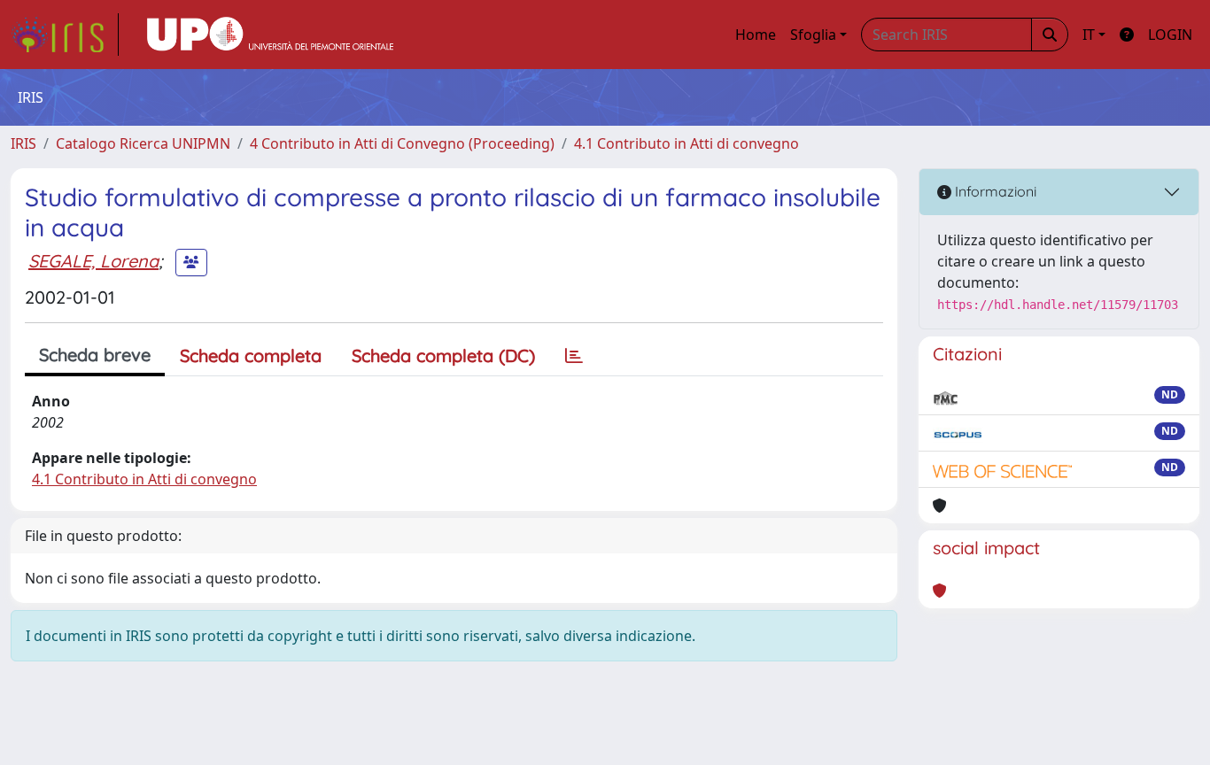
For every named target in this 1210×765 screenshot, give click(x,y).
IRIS (23, 143)
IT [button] (1088, 34)
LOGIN (1170, 34)
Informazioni (993, 191)
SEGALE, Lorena (93, 261)
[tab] (574, 356)
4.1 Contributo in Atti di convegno (686, 143)
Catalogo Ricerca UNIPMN (143, 143)
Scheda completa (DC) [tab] (443, 355)
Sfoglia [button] (813, 34)
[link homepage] (65, 34)
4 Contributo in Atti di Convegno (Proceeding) (402, 143)
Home (755, 34)
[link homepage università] (270, 34)
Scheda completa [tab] (251, 355)
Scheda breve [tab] (95, 355)
